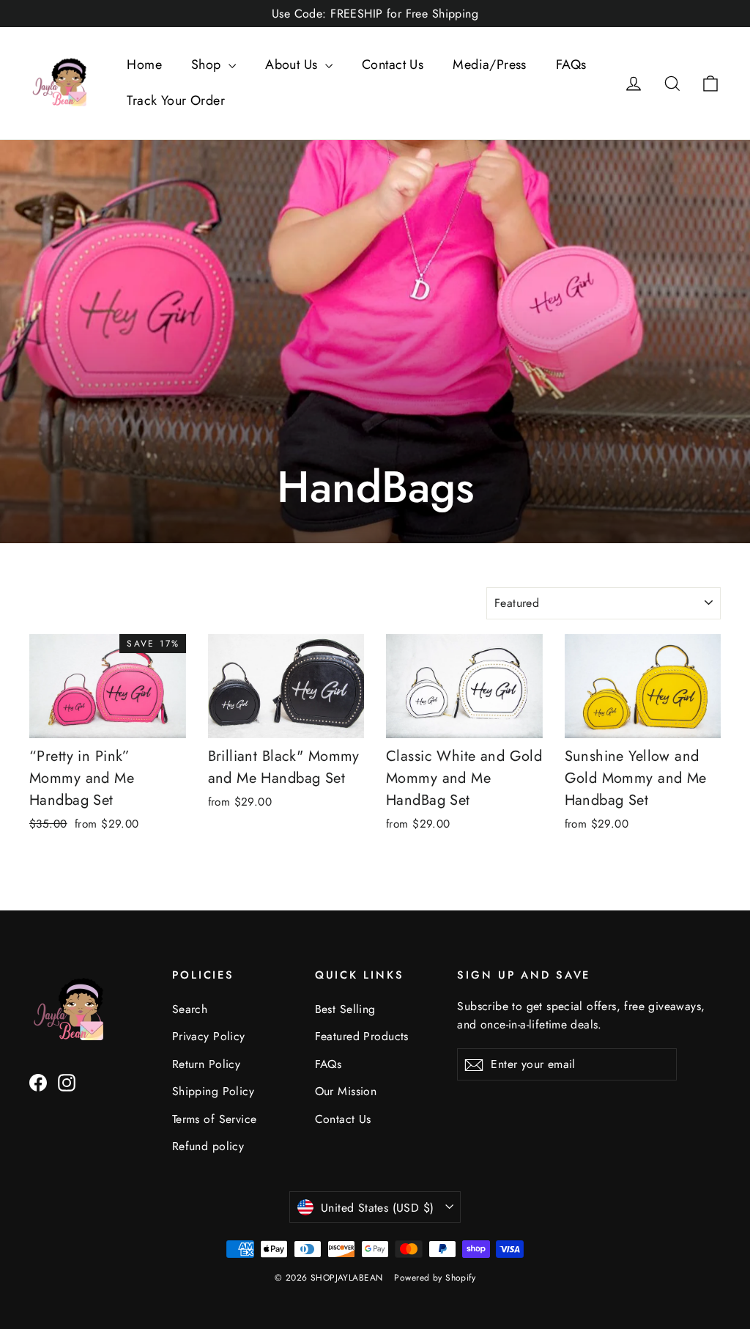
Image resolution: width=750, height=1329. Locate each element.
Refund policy (208, 1146)
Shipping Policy (213, 1091)
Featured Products (362, 1036)
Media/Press (490, 64)
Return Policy (206, 1064)
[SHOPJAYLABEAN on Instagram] (66, 1081)
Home (144, 64)
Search (190, 1009)
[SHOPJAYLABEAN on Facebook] (38, 1081)
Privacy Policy (208, 1036)
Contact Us (392, 64)
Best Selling (345, 1009)
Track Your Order (176, 100)
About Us (293, 64)
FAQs (571, 64)
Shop (208, 64)
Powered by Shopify (434, 1277)
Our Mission (346, 1091)
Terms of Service (214, 1119)
